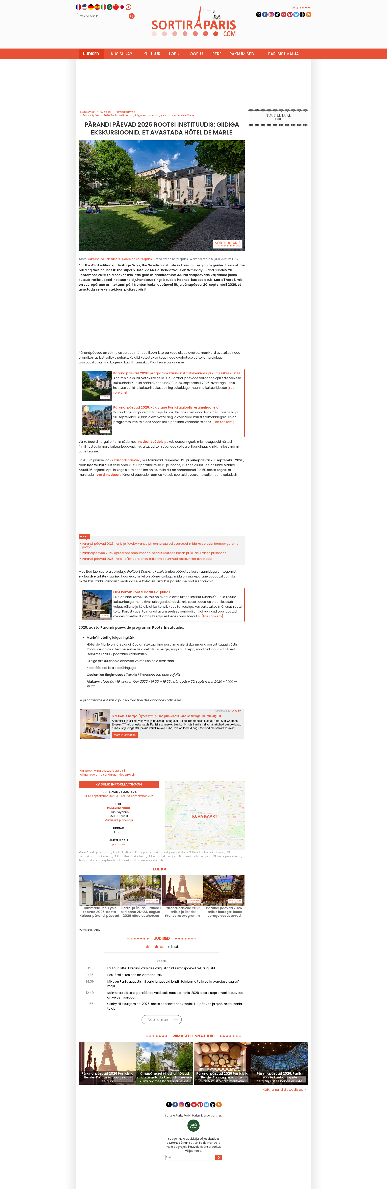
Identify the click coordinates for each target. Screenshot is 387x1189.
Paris (82, 860)
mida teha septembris (102, 860)
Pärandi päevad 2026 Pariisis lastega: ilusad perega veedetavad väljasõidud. (224, 912)
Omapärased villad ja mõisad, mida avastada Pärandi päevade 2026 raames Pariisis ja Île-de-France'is (164, 1077)
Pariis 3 (186, 852)
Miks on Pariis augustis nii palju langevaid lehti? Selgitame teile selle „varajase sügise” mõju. (173, 983)
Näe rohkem (159, 1019)
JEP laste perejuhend (226, 856)
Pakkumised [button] (241, 54)
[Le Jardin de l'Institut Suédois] (162, 196)
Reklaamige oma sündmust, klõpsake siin (107, 775)
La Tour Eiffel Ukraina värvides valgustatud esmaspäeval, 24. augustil (161, 968)
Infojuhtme (153, 946)
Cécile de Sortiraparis (137, 259)
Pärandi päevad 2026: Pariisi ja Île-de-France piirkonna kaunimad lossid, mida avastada (147, 559)
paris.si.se (118, 844)
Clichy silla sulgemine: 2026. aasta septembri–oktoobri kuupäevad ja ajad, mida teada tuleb (174, 1006)
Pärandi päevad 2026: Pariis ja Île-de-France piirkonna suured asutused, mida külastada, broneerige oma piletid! (160, 545)
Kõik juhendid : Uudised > (284, 1089)
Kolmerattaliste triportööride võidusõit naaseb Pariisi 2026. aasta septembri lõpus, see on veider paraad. (175, 995)
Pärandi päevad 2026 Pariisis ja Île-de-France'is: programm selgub (182, 912)
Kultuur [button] (152, 54)
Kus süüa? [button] (121, 54)
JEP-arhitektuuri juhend (130, 856)
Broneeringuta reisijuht (195, 856)
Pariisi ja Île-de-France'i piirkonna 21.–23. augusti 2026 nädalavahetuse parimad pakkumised (141, 912)
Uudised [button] (91, 54)
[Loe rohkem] (223, 422)
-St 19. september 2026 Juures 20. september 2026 (119, 796)
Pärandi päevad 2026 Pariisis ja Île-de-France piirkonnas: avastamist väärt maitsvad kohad (222, 1077)
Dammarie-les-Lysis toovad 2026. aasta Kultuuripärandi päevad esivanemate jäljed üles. (99, 912)
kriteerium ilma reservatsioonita (141, 860)
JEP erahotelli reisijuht (163, 856)
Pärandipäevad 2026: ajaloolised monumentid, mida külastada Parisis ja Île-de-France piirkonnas (154, 553)
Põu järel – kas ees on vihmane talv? (135, 975)
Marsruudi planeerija (119, 820)
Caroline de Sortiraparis (104, 259)
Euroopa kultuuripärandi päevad (157, 852)
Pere (217, 54)
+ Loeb (173, 946)
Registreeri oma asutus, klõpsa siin (103, 771)
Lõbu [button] (174, 54)
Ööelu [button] (196, 54)
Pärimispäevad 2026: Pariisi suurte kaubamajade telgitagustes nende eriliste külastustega (280, 1077)
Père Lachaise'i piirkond (208, 852)
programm (103, 852)
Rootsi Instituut (123, 852)
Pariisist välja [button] (283, 54)
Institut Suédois (150, 441)
